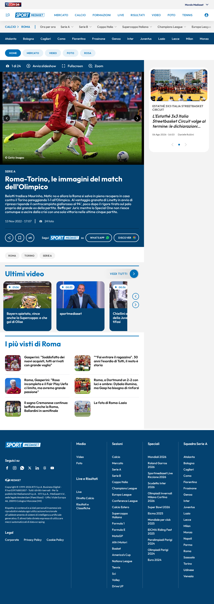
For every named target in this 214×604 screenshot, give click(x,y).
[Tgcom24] (13, 5)
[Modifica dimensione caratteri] (30, 238)
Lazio (186, 513)
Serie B (116, 476)
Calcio (116, 457)
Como (187, 476)
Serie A (116, 469)
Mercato (117, 463)
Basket (116, 548)
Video (80, 457)
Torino (187, 563)
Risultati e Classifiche (83, 506)
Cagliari (188, 469)
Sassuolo (189, 557)
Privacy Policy (33, 540)
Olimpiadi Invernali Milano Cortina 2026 (160, 497)
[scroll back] (135, 296)
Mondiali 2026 (157, 457)
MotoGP (117, 536)
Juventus (189, 507)
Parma (187, 545)
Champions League (124, 488)
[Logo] (30, 15)
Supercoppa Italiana (120, 515)
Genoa (187, 494)
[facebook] (7, 468)
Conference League (125, 501)
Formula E (118, 530)
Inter (186, 501)
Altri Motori (119, 542)
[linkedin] (37, 468)
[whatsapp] (22, 468)
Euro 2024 (154, 560)
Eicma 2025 (155, 513)
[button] (13, 53)
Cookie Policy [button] (55, 540)
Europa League (121, 494)
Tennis (116, 567)
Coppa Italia (120, 482)
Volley (116, 580)
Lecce (187, 520)
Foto (79, 463)
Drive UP (117, 586)
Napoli (187, 538)
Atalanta (189, 457)
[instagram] (15, 468)
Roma (187, 551)
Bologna (188, 463)
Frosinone (189, 488)
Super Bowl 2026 (159, 507)
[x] (30, 468)
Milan (187, 526)
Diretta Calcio (85, 498)
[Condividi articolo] (9, 238)
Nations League (122, 561)
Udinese (188, 570)
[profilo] (206, 15)
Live (79, 492)
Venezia (188, 576)
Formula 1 (118, 523)
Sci (114, 574)
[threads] (45, 468)
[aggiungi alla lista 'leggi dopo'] (19, 238)
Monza (187, 532)
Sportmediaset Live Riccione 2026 (160, 475)
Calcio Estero (120, 507)
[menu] (7, 15)
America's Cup (121, 555)
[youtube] (52, 468)
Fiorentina (190, 482)
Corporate (12, 540)
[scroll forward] (135, 304)
